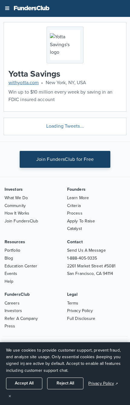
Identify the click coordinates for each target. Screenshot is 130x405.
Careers (12, 303)
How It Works (17, 213)
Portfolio (12, 250)
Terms (73, 303)
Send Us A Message (86, 250)
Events (11, 273)
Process (75, 213)
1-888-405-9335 (82, 258)
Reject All (65, 383)
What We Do (16, 197)
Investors (13, 310)
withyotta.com (23, 83)
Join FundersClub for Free (65, 159)
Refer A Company (21, 318)
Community (15, 205)
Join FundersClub (21, 221)
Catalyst (74, 228)
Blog (9, 258)
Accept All (24, 383)
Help (9, 281)
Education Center (21, 266)
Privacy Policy (80, 310)
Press (10, 326)
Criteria (74, 205)
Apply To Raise (81, 221)
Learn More (78, 197)
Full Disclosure (81, 318)
